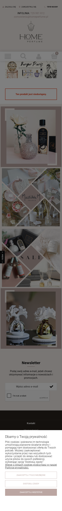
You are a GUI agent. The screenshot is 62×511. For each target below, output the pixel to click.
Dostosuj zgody (31, 484)
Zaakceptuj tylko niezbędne (31, 475)
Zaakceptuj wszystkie (31, 492)
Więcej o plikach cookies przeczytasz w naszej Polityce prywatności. (31, 466)
